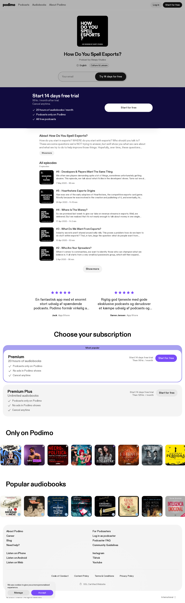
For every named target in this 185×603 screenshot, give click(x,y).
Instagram (98, 553)
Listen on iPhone (16, 553)
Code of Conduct (60, 576)
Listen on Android (16, 558)
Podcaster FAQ (101, 540)
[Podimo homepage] (9, 5)
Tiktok (96, 558)
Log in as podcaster (104, 536)
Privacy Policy (127, 576)
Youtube (97, 562)
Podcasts (23, 4)
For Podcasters (101, 531)
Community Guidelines (105, 545)
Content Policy (81, 576)
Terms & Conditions (104, 576)
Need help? (13, 545)
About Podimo (57, 4)
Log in (156, 4)
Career (10, 536)
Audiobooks (39, 4)
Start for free (172, 4)
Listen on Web (14, 562)
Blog (9, 540)
